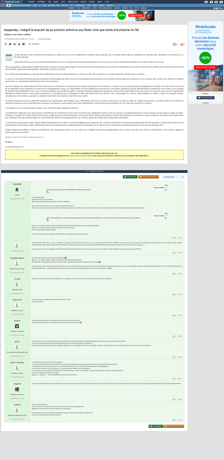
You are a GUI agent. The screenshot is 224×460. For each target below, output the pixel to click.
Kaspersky (16, 137)
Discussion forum (206, 98)
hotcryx (17, 405)
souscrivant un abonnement (81, 156)
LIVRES (94, 8)
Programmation (80, 5)
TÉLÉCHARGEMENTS (105, 8)
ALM (44, 5)
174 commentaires (44, 39)
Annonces (31, 39)
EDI (71, 5)
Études (92, 2)
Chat (63, 2)
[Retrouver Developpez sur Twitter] (217, 8)
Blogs (55, 2)
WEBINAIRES (86, 8)
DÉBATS (125, 8)
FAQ (49, 2)
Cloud (35, 5)
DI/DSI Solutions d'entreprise (21, 5)
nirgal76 (17, 384)
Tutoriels (41, 2)
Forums (31, 2)
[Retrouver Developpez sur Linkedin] (222, 8)
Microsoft (51, 5)
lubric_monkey (17, 363)
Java (58, 5)
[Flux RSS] (214, 8)
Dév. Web (65, 5)
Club (106, 2)
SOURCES (117, 8)
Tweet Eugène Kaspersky (32, 137)
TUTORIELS (71, 8)
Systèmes (110, 5)
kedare (17, 321)
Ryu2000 (17, 184)
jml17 (17, 342)
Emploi (83, 2)
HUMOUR (143, 8)
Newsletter (73, 2)
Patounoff (17, 300)
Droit (99, 2)
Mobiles (101, 5)
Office (95, 5)
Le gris (17, 279)
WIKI (131, 8)
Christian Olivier (17, 258)
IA (39, 5)
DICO (136, 8)
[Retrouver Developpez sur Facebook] (219, 8)
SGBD (89, 5)
